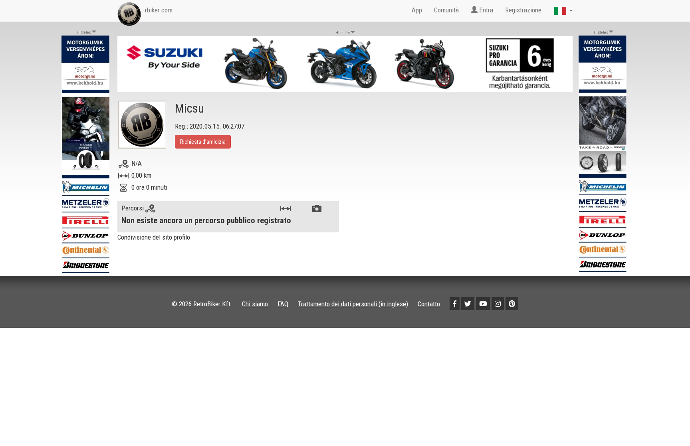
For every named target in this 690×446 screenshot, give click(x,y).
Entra (485, 10)
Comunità (446, 10)
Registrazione (523, 10)
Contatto (429, 304)
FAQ (283, 304)
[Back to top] (667, 423)
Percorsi (133, 208)
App (417, 10)
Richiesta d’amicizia (203, 142)
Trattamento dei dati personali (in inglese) (353, 304)
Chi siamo (255, 304)
